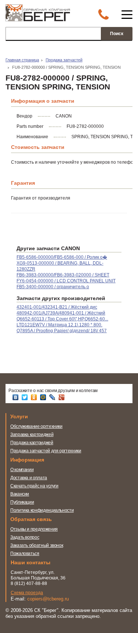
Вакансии (19, 494)
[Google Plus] (62, 397)
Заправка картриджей (31, 434)
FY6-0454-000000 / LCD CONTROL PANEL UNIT (66, 280)
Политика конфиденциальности (42, 510)
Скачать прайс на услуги (34, 486)
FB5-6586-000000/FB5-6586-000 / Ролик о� (62, 257)
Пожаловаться (24, 553)
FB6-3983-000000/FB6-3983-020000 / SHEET (63, 275)
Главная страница (22, 60)
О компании (21, 469)
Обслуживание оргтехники (36, 426)
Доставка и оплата (28, 477)
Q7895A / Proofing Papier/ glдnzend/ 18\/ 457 (62, 330)
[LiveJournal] (53, 397)
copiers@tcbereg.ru (48, 599)
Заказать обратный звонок (36, 545)
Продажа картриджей (31, 442)
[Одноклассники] (34, 397)
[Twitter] (25, 397)
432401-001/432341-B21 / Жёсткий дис (57, 307)
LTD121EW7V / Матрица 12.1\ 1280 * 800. (59, 324)
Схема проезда (27, 592)
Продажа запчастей (64, 60)
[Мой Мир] (44, 397)
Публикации (22, 502)
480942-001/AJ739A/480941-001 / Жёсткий (61, 313)
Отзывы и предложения (34, 529)
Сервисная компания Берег (38, 14)
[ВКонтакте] (16, 397)
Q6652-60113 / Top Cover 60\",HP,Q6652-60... (62, 318)
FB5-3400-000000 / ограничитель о (53, 286)
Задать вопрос (24, 537)
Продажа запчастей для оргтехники (45, 450)
